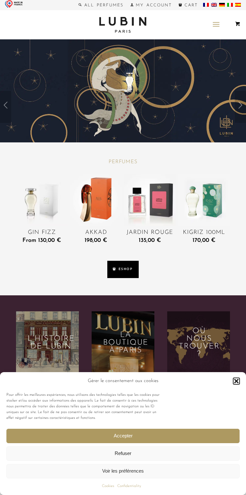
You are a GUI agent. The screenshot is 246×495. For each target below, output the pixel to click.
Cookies (108, 486)
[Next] (240, 107)
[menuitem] (101, 5)
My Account (153, 5)
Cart (190, 5)
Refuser (123, 453)
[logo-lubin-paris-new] (123, 24)
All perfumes (102, 5)
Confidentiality (129, 486)
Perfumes (123, 161)
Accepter (123, 435)
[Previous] (5, 107)
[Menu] (216, 24)
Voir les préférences (123, 471)
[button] (236, 381)
